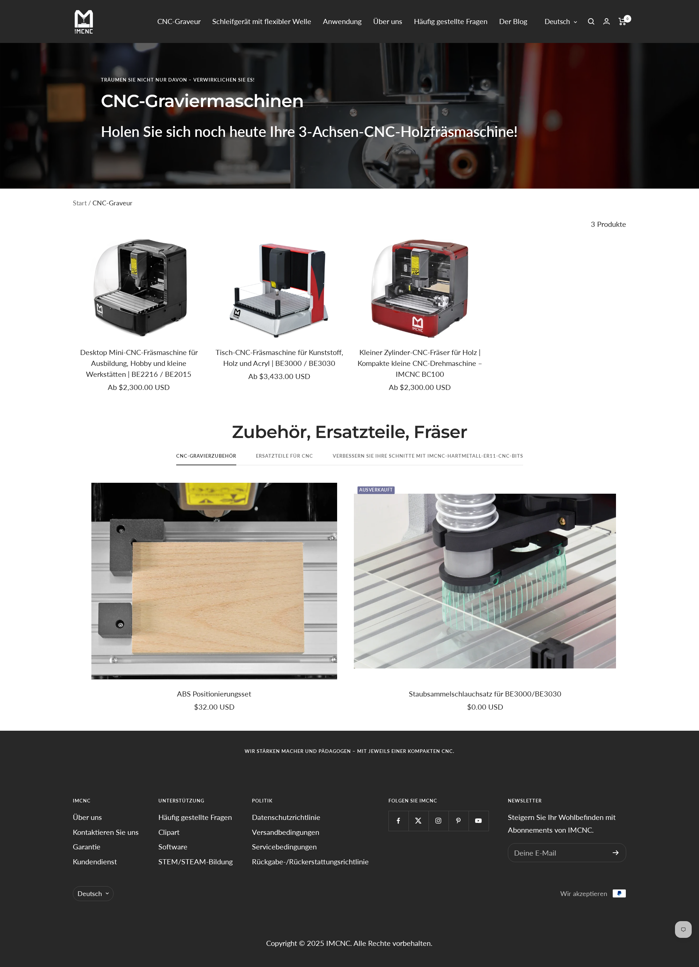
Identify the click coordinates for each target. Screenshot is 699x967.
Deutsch (557, 21)
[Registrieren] (616, 852)
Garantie (86, 846)
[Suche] (591, 21)
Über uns (387, 21)
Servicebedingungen (284, 846)
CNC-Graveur (179, 21)
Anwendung (342, 21)
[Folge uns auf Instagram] (439, 821)
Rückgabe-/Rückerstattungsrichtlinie (310, 861)
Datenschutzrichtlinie (286, 817)
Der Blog (513, 21)
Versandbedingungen (285, 832)
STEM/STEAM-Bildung (195, 861)
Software (172, 846)
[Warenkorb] (622, 21)
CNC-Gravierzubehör (206, 456)
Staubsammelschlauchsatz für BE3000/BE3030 (485, 693)
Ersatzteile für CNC (284, 456)
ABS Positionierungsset (214, 693)
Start (80, 203)
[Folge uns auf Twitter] (418, 821)
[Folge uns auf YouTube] (479, 821)
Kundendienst (95, 861)
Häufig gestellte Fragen (450, 21)
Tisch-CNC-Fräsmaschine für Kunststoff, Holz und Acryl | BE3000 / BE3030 (279, 357)
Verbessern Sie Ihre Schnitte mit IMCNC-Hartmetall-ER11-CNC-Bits (428, 456)
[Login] (606, 21)
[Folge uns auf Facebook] (398, 821)
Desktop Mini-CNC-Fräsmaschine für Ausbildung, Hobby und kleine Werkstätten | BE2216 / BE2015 (139, 363)
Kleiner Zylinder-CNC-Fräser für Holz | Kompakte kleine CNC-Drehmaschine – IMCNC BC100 (420, 363)
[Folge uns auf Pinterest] (459, 821)
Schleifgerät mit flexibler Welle (261, 21)
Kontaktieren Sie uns (106, 832)
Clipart (168, 832)
